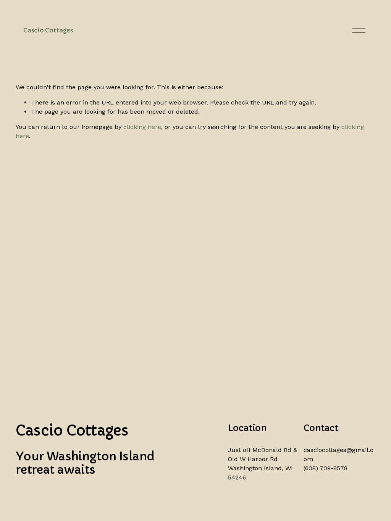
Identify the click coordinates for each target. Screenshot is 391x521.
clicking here (142, 126)
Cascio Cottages (48, 30)
